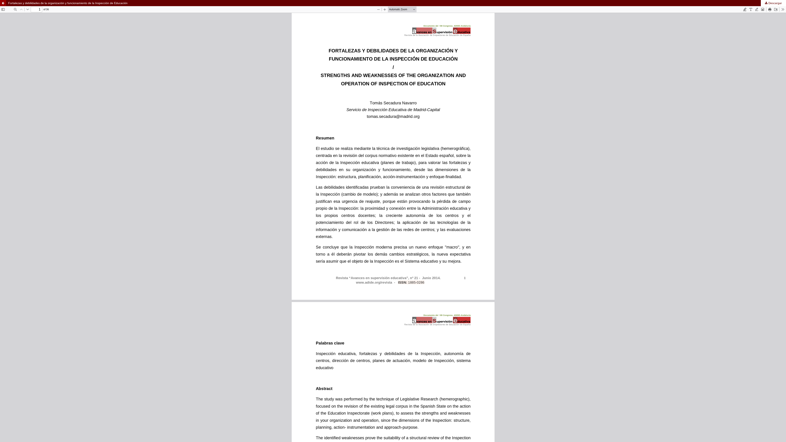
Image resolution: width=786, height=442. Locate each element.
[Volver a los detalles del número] (3, 3)
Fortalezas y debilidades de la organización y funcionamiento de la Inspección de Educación (68, 3)
